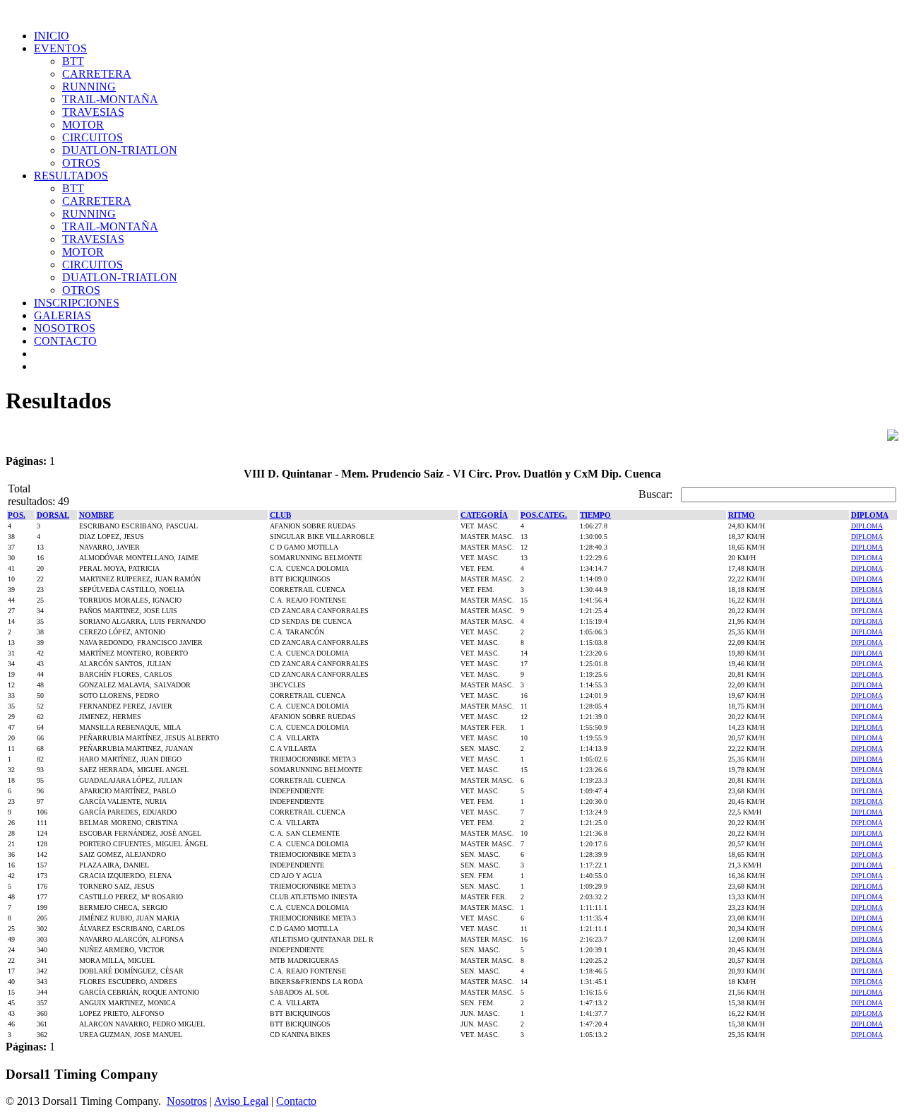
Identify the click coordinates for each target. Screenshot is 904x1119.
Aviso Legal (241, 1101)
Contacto (296, 1101)
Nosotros (187, 1101)
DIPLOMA (867, 526)
